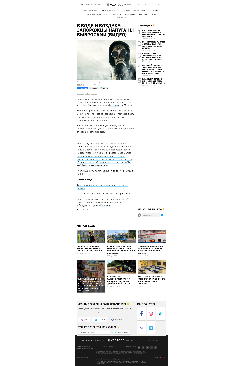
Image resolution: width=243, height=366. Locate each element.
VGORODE (117, 340)
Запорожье (129, 340)
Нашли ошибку (81, 209)
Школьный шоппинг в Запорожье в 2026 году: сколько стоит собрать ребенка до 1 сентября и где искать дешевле (153, 69)
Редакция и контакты (108, 346)
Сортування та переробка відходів (134, 10)
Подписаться (123, 332)
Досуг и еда (143, 14)
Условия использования (83, 346)
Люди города (130, 14)
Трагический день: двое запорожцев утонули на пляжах (102, 186)
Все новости (121, 17)
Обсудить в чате (91, 209)
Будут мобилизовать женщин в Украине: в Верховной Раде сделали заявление (153, 33)
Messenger (118, 320)
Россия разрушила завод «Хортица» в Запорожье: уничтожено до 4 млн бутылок (153, 45)
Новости (80, 4)
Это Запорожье (101, 170)
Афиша (89, 4)
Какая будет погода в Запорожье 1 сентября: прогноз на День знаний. (153, 81)
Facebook (114, 105)
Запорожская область (109, 10)
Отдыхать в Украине (90, 10)
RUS (159, 4)
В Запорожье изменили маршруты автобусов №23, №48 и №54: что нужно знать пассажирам (121, 249)
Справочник (99, 4)
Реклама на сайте (131, 346)
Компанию (148, 4)
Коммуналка (116, 14)
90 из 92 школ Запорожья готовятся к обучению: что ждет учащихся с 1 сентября (151, 280)
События (154, 10)
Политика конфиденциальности (85, 348)
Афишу (140, 4)
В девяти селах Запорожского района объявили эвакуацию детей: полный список (152, 57)
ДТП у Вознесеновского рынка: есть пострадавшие (104, 193)
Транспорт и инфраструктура (97, 14)
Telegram (83, 205)
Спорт (154, 14)
